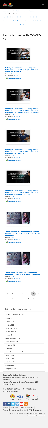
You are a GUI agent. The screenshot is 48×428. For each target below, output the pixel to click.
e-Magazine (30, 11)
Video (12, 73)
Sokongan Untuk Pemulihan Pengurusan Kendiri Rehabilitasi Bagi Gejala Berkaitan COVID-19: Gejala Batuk (21, 151)
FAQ (30, 410)
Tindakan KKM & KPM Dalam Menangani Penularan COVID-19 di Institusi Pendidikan (22, 273)
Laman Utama (7, 11)
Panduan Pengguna (9, 410)
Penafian (6, 407)
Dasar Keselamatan (27, 407)
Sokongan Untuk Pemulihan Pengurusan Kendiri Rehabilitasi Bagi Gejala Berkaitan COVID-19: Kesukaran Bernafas (21, 192)
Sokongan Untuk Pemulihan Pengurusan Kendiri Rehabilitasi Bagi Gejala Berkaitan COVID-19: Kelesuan (21, 69)
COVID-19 (17, 75)
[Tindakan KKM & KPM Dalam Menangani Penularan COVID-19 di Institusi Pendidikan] (18, 259)
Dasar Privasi (14, 407)
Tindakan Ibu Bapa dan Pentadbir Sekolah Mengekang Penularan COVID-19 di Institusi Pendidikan (22, 233)
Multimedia (19, 11)
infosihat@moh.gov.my (10, 391)
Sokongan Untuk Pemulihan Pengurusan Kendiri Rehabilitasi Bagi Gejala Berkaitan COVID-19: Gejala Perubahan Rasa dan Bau (22, 110)
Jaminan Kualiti (22, 410)
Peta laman (37, 410)
